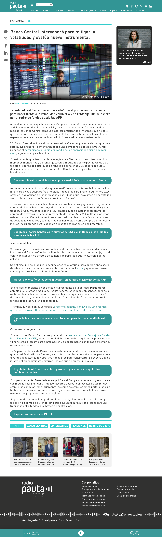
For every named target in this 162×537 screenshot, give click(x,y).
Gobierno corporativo (127, 486)
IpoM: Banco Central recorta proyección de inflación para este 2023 (23, 461)
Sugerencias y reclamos (93, 499)
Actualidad (58, 11)
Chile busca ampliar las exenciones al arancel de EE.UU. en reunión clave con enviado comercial (133, 54)
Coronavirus (59, 425)
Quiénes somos (89, 486)
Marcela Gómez (21, 103)
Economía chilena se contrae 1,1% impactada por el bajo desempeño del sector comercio (73, 461)
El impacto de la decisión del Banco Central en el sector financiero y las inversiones (97, 461)
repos (79, 268)
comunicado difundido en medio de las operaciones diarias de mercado (59, 151)
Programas (46, 11)
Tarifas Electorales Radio (94, 502)
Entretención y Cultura (87, 11)
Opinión (103, 11)
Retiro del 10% (99, 425)
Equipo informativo (126, 489)
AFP (17, 425)
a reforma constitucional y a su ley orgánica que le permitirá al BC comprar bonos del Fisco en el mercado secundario (58, 308)
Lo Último (140, 11)
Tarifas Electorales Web (93, 505)
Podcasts (34, 11)
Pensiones (79, 425)
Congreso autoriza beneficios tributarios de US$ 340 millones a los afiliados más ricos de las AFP (61, 233)
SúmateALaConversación (122, 514)
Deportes (113, 11)
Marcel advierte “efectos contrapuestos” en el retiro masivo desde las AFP (60, 279)
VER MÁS (147, 62)
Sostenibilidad (126, 11)
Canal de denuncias (126, 495)
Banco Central (36, 425)
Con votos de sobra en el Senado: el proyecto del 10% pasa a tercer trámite (60, 180)
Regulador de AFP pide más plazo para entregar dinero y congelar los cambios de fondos (57, 370)
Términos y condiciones (93, 495)
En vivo (34, 532)
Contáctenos (123, 492)
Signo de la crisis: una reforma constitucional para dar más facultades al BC (59, 319)
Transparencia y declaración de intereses (95, 491)
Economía (70, 11)
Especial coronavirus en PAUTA (33, 414)
